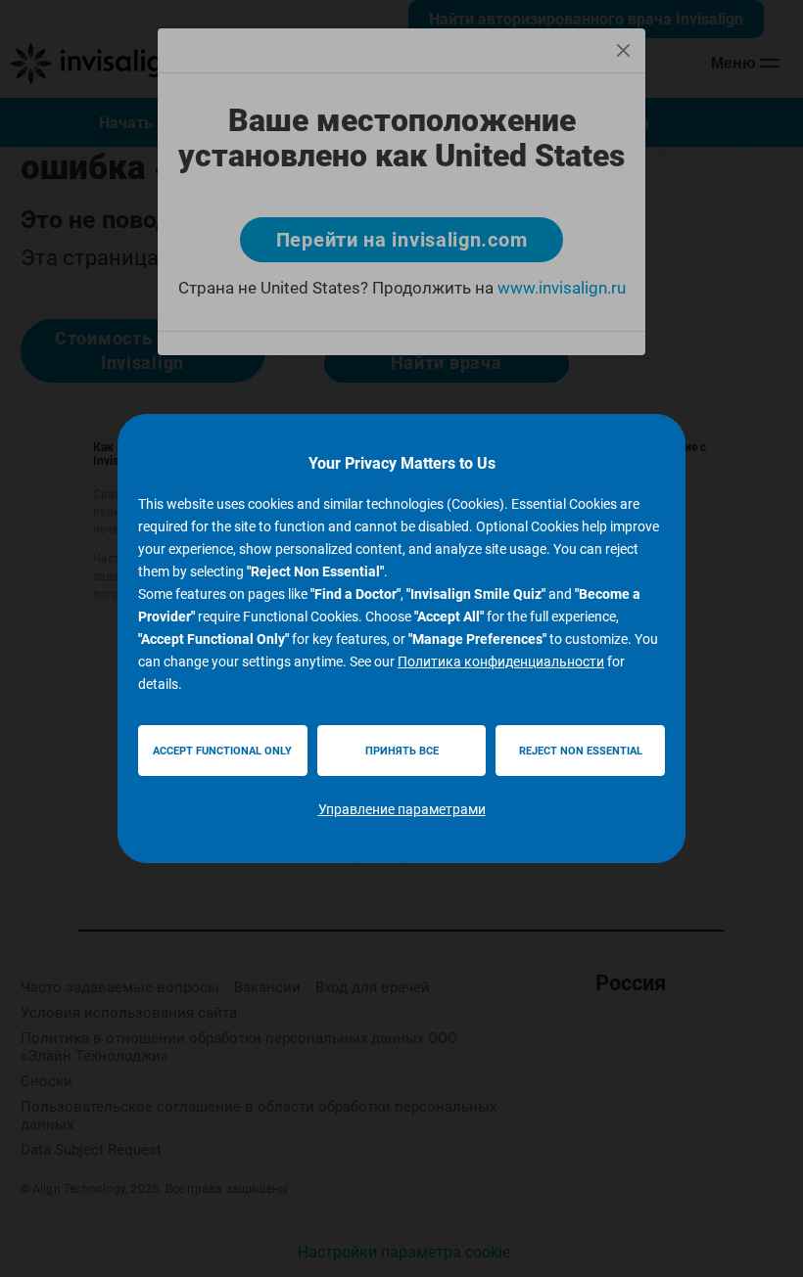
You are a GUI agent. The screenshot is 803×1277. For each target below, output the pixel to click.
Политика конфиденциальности (501, 661)
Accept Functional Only (222, 751)
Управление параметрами (402, 809)
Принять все (402, 751)
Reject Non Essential (580, 751)
